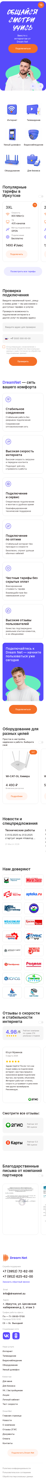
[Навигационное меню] (41, 5)
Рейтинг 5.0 (32, 1142)
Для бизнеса (33, 170)
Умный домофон (12, 144)
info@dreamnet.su (14, 1293)
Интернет (12, 120)
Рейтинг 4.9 (32, 1124)
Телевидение (33, 120)
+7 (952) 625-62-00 (18, 1276)
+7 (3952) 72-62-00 (18, 1271)
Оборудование (12, 170)
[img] (12, 134)
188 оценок (32, 1144)
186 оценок (32, 1127)
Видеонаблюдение (33, 144)
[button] (23, 48)
